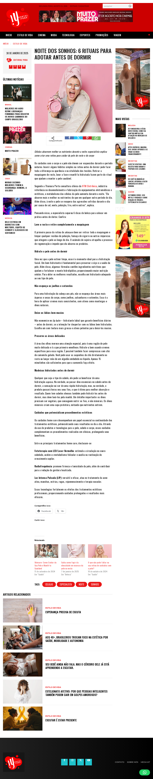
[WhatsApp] (96, 140)
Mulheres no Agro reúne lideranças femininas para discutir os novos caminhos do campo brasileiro (17, 114)
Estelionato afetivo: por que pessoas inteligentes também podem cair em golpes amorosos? (76, 693)
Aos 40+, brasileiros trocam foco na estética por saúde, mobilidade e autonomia (76, 639)
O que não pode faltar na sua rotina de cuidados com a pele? (99, 565)
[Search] (130, 6)
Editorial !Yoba (20, 59)
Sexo (130, 144)
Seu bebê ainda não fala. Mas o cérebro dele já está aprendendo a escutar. (77, 666)
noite (81, 584)
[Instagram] (15, 67)
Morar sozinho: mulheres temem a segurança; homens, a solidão (16, 186)
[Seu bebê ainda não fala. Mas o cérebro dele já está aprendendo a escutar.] (22, 665)
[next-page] (122, 209)
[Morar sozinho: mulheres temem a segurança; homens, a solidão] (17, 166)
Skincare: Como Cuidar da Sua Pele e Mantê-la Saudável (45, 565)
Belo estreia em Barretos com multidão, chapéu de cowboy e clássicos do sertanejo (16, 227)
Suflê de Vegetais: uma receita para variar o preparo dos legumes (137, 166)
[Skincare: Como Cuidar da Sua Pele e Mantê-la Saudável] (46, 551)
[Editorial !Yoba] (10, 60)
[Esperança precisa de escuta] (22, 610)
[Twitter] (19, 67)
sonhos (95, 584)
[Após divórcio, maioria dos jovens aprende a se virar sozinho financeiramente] (120, 149)
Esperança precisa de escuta (63, 612)
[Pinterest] (87, 140)
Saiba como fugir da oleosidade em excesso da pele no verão (72, 565)
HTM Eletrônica (89, 186)
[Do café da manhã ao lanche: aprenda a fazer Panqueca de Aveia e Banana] (120, 181)
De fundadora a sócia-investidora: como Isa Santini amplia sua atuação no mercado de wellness (137, 133)
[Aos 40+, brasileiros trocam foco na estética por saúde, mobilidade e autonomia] (22, 637)
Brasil (8, 105)
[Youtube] (24, 67)
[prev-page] (117, 209)
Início (6, 43)
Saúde (131, 192)
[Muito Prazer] (17, 135)
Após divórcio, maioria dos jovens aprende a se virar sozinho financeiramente (138, 150)
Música (8, 218)
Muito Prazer (12, 150)
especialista (66, 584)
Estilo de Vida (20, 43)
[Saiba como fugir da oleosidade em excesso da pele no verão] (73, 551)
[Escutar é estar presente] (22, 719)
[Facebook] (11, 67)
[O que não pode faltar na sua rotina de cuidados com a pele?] (100, 551)
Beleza (131, 125)
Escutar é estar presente (61, 720)
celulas (49, 584)
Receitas (132, 161)
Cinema (8, 147)
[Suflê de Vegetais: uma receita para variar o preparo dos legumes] (120, 165)
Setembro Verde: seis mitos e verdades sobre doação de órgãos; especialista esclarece (137, 198)
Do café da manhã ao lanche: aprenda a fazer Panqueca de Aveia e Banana (137, 182)
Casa (7, 179)
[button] (144, 772)
